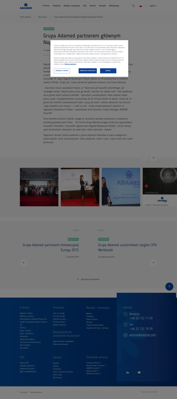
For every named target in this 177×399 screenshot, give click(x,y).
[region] (89, 58)
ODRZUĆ (108, 70)
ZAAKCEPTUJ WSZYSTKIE (87, 70)
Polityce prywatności (70, 64)
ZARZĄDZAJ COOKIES (62, 70)
